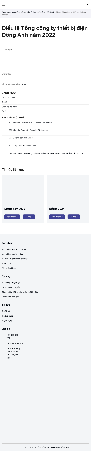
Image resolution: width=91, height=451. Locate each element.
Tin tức (5, 102)
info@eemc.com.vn (15, 343)
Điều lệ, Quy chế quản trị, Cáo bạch (40, 12)
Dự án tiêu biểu (8, 97)
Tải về (23, 84)
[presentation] (81, 165)
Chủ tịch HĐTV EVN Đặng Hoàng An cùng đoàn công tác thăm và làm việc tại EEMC (47, 153)
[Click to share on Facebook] (4, 78)
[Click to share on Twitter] (13, 78)
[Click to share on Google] (8, 78)
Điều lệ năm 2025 (14, 208)
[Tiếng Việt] (84, 4)
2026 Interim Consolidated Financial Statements (30, 122)
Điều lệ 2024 (56, 208)
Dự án (4, 111)
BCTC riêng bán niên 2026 (21, 138)
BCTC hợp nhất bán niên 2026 (22, 145)
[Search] (88, 4)
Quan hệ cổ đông (18, 12)
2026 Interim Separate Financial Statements (28, 130)
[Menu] (3, 4)
